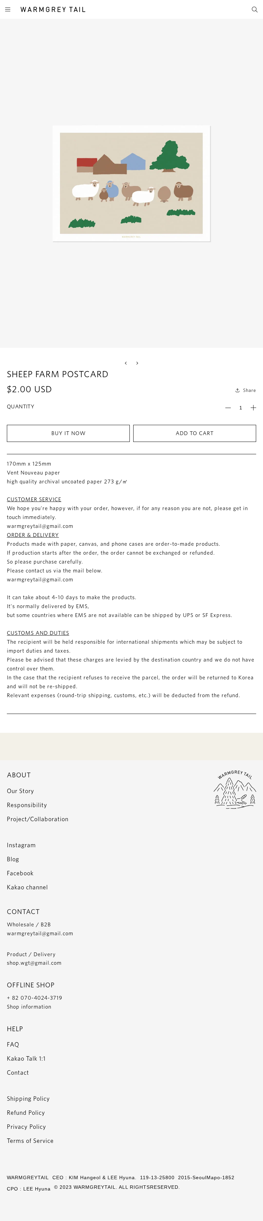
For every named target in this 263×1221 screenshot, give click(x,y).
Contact (18, 1072)
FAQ (13, 1044)
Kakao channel (27, 887)
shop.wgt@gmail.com (34, 963)
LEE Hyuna (37, 1189)
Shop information (29, 1006)
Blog (13, 859)
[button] (126, 363)
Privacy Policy (26, 1126)
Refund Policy (26, 1112)
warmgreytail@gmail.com (40, 933)
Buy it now (68, 433)
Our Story (20, 790)
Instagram (21, 845)
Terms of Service (30, 1140)
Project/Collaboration (37, 819)
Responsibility (27, 805)
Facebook (20, 873)
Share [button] (249, 390)
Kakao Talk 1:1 (26, 1058)
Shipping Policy (28, 1098)
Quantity (20, 406)
